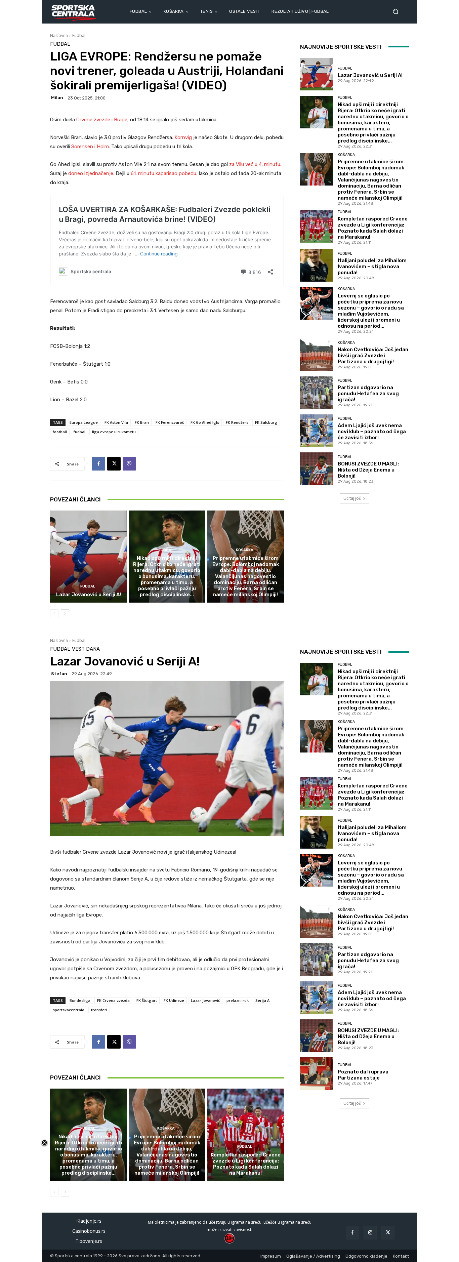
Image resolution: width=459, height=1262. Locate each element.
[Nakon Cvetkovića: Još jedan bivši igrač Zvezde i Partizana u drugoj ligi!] (316, 354)
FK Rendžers (237, 422)
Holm (103, 147)
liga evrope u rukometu (114, 431)
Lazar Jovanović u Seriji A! (88, 595)
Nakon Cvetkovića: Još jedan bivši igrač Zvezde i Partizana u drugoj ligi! (373, 356)
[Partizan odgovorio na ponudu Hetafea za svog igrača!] (316, 392)
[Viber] (129, 464)
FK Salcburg (266, 422)
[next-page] (65, 613)
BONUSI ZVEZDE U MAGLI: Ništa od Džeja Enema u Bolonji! (368, 470)
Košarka (244, 550)
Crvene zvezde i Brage (101, 120)
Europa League (84, 422)
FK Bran (142, 422)
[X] (114, 464)
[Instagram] (370, 1232)
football (60, 431)
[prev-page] (54, 613)
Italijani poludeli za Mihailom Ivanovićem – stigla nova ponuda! (372, 266)
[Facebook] (98, 464)
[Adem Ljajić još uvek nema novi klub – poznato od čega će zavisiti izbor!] (316, 430)
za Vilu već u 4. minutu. (255, 164)
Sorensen (82, 147)
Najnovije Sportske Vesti (341, 46)
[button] (398, 11)
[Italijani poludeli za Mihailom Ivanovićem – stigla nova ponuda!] (316, 265)
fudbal (79, 431)
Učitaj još (352, 498)
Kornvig (183, 137)
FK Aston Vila (116, 422)
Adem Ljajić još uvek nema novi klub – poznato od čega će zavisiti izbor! (372, 431)
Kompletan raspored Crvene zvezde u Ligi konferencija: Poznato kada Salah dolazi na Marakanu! (373, 228)
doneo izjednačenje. (92, 173)
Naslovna (59, 35)
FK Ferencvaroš (170, 422)
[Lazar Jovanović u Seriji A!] (88, 557)
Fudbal (78, 35)
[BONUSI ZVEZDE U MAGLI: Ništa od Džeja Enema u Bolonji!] (316, 468)
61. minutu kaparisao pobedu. (165, 173)
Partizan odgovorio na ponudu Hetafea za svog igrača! (368, 393)
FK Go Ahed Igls (205, 422)
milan (57, 97)
